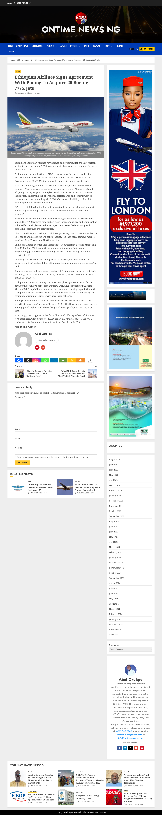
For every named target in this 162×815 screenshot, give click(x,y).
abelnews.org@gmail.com (129, 734)
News (108, 46)
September (116, 516)
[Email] (63, 360)
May (113, 475)
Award (63, 46)
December (116, 500)
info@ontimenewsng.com (130, 738)
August (114, 459)
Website (18, 448)
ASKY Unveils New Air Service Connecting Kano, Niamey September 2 (87, 487)
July (113, 464)
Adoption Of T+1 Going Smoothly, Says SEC (87, 797)
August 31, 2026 (36, 786)
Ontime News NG (81, 29)
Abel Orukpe (21, 93)
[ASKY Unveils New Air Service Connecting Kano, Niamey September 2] (65, 487)
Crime (86, 46)
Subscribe (148, 49)
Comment (20, 397)
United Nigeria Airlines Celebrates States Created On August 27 (40, 487)
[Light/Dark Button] (131, 49)
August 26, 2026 (83, 493)
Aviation (51, 46)
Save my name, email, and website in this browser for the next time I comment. (53, 457)
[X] (28, 360)
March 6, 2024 (35, 93)
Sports (10, 52)
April (113, 480)
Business (74, 46)
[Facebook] (19, 360)
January (115, 495)
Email (18, 438)
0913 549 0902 (124, 731)
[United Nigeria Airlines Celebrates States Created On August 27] (18, 487)
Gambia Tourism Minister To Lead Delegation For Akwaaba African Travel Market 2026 (40, 779)
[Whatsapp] (45, 360)
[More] (80, 360)
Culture (96, 46)
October (115, 511)
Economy (79, 793)
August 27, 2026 (36, 493)
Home (10, 46)
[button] (136, 49)
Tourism (30, 772)
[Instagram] (36, 360)
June (113, 470)
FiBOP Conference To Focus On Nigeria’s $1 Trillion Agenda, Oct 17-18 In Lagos (41, 797)
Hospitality (80, 772)
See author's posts (46, 340)
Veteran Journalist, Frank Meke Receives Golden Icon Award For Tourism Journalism (137, 779)
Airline (18, 71)
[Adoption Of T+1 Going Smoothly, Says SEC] (66, 797)
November (116, 506)
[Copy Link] (71, 360)
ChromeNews (88, 812)
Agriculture (37, 46)
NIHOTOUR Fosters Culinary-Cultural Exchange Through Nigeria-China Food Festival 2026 (90, 779)
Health (119, 46)
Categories (114, 645)
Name (18, 429)
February (115, 490)
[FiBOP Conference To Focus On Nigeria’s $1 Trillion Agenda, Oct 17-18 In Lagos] (18, 797)
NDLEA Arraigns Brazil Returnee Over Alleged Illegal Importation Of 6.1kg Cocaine (138, 797)
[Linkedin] (54, 360)
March (114, 485)
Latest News (22, 46)
